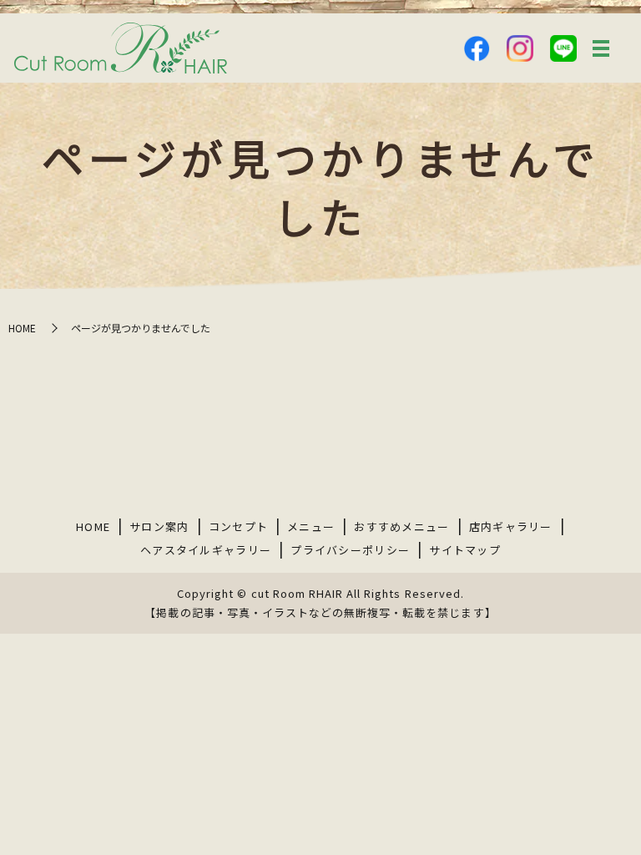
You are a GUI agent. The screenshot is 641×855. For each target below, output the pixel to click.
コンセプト (239, 526)
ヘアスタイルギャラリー (205, 550)
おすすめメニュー (401, 526)
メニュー (311, 526)
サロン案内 (159, 526)
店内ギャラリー (511, 526)
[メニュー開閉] (601, 48)
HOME (22, 328)
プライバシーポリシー (350, 550)
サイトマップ (465, 550)
